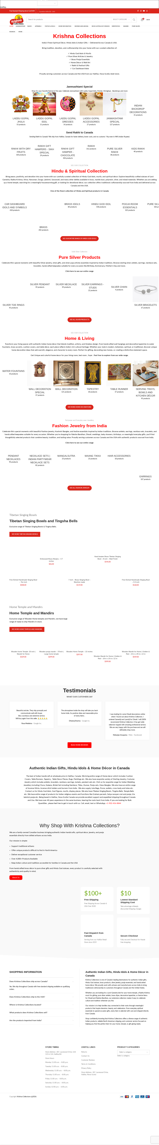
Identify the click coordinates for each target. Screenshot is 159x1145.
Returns (84, 1052)
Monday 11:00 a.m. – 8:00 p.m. (56, 1062)
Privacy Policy (86, 1068)
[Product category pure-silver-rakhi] (114, 148)
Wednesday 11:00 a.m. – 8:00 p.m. (58, 1070)
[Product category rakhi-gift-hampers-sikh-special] (44, 148)
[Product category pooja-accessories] (130, 204)
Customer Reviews (88, 1060)
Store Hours (49, 1058)
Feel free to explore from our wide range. (111, 355)
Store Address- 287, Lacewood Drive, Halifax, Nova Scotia (94, 1074)
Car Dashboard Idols (80, 69)
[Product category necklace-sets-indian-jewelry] (40, 458)
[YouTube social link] (144, 11)
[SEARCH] (134, 19)
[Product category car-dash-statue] (15, 204)
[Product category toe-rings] (13, 293)
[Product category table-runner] (119, 378)
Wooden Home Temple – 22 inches (79, 652)
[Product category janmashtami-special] (114, 109)
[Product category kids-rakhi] (138, 146)
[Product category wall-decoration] (66, 378)
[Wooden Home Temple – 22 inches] (79, 647)
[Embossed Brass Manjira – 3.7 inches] (51, 553)
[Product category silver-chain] (119, 284)
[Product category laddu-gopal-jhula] (21, 109)
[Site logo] (16, 19)
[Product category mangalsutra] (66, 454)
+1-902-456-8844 (113, 803)
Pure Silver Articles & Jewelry (80, 56)
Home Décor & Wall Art (80, 63)
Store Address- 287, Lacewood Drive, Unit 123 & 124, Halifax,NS (60, 1053)
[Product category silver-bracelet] (145, 293)
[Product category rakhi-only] (91, 145)
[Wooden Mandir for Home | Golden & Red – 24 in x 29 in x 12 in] (136, 647)
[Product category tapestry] (92, 378)
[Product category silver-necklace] (66, 283)
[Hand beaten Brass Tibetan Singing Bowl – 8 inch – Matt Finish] (108, 552)
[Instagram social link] (140, 11)
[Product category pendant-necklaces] (13, 456)
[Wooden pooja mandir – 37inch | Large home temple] (51, 647)
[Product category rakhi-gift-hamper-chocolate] (67, 149)
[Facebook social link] (138, 11)
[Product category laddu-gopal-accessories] (91, 109)
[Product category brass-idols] (72, 202)
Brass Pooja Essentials (80, 59)
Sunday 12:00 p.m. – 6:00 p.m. (56, 1087)
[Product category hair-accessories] (119, 454)
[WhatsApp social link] (147, 11)
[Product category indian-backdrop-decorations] (138, 105)
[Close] (3, 3)
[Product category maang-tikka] (92, 454)
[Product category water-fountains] (13, 369)
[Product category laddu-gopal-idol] (44, 109)
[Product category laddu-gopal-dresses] (67, 109)
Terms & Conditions (88, 1064)
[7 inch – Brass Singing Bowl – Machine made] (79, 564)
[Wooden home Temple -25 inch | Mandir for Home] (23, 647)
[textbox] (123, 1056)
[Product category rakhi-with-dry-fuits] (21, 148)
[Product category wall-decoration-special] (40, 379)
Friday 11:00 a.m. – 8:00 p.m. (55, 1079)
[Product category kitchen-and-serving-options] (145, 381)
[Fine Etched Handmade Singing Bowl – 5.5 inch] (136, 564)
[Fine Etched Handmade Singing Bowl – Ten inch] (23, 564)
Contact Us (85, 1056)
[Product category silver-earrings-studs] (92, 284)
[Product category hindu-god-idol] (101, 202)
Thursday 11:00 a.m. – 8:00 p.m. (57, 1074)
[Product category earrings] (145, 465)
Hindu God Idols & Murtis (80, 53)
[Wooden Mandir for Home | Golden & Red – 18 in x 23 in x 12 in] (108, 649)
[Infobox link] (97, 899)
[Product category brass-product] (43, 214)
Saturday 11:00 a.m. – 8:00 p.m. (57, 1083)
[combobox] (123, 1056)
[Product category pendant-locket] (40, 283)
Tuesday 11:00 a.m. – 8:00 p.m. (56, 1066)
